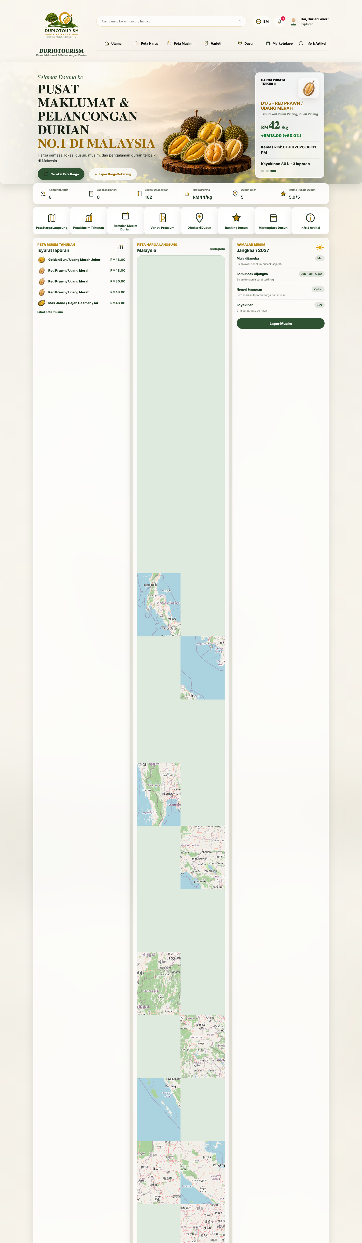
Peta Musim (183, 43)
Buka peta (217, 250)
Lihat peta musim (50, 313)
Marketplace (283, 43)
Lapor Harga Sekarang (113, 175)
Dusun (249, 43)
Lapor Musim (281, 325)
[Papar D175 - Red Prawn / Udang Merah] (274, 175)
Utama (116, 43)
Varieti (216, 43)
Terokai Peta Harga (65, 175)
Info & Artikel (316, 43)
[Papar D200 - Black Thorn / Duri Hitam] (264, 175)
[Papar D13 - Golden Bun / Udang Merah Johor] (270, 175)
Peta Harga (150, 43)
